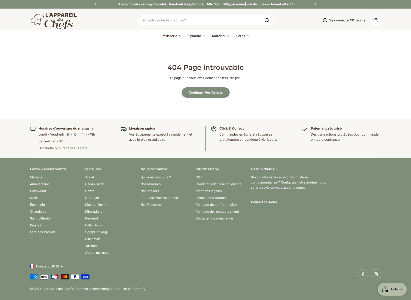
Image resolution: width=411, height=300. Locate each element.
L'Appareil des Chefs (58, 289)
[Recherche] (267, 20)
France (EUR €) (47, 266)
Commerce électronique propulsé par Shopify (110, 289)
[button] (95, 4)
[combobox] (205, 20)
